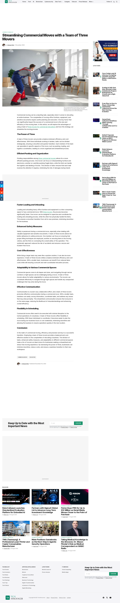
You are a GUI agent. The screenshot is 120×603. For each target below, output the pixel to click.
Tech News (5, 574)
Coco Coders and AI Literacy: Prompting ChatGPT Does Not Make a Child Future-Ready (109, 77)
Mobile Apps (65, 572)
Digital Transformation (28, 582)
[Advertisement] (60, 15)
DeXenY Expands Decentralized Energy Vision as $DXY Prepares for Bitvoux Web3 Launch (110, 138)
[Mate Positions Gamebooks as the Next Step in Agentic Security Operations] (45, 528)
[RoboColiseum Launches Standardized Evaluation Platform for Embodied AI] (16, 496)
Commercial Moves (22, 357)
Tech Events (5, 569)
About (48, 597)
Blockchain (25, 569)
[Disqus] (45, 389)
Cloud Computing (66, 569)
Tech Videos (5, 585)
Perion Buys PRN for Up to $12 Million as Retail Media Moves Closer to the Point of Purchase (109, 181)
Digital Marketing (26, 588)
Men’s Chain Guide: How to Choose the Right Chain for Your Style (109, 194)
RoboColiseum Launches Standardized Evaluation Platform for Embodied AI (109, 152)
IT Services (65, 567)
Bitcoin (24, 572)
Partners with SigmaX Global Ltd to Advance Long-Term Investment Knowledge (110, 167)
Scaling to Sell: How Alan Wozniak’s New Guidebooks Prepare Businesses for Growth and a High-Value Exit (109, 92)
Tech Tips (5, 582)
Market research (46, 569)
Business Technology (8, 32)
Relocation (32, 357)
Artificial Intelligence (28, 567)
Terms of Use (73, 427)
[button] (114, 1)
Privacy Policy (64, 427)
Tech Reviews (5, 577)
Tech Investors (6, 572)
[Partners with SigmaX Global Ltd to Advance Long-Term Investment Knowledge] (45, 496)
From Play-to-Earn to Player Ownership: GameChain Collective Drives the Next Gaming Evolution (109, 107)
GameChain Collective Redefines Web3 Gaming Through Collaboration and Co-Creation (109, 123)
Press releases (46, 572)
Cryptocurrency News (28, 574)
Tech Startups (6, 580)
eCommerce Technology (28, 585)
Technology (6, 567)
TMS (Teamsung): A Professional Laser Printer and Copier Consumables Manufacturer (109, 208)
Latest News (45, 567)
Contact (69, 597)
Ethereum (24, 577)
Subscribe (78, 423)
